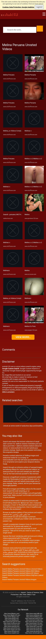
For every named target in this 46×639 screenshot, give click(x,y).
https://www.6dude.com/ (12, 618)
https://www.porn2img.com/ (34, 628)
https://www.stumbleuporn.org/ (34, 633)
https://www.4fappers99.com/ (11, 615)
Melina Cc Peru (30, 326)
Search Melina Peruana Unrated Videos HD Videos (20, 573)
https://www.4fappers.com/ (12, 613)
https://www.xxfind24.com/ (11, 631)
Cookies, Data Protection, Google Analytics (18, 7)
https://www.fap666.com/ (12, 620)
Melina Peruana (8, 75)
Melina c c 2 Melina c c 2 (33, 159)
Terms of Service (33, 592)
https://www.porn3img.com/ (34, 630)
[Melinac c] (12, 183)
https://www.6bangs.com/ (11, 617)
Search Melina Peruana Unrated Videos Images (19, 579)
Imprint (23, 592)
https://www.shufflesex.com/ (12, 623)
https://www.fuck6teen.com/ (34, 617)
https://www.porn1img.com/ (34, 626)
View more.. (23, 337)
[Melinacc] (12, 267)
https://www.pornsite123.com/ (11, 621)
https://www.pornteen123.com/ (34, 621)
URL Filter (22, 594)
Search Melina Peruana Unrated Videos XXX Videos (20, 571)
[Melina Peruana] (12, 71)
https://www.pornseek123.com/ (34, 618)
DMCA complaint (8, 392)
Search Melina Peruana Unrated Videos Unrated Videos (22, 569)
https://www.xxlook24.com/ (11, 633)
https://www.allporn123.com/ (34, 623)
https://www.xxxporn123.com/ (11, 630)
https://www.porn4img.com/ (34, 631)
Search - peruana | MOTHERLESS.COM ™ (17, 214)
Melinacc (6, 270)
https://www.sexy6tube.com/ (34, 615)
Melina (27, 214)
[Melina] (34, 211)
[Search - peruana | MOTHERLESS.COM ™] (12, 211)
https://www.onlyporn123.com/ (34, 625)
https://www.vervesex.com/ (12, 625)
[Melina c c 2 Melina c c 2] (34, 155)
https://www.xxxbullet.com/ (12, 626)
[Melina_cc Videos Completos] (12, 127)
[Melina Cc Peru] (34, 322)
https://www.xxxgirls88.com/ (34, 613)
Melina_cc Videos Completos (14, 131)
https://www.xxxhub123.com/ (11, 628)
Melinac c (6, 187)
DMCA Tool (31, 594)
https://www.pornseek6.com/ (34, 620)
